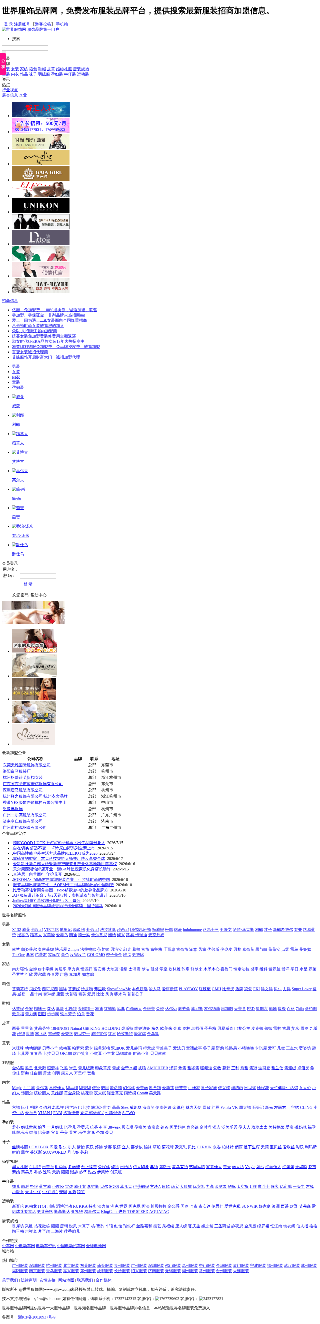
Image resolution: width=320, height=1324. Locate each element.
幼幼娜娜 (33, 1048)
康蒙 (60, 994)
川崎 (51, 1206)
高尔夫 (18, 480)
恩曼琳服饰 (13, 809)
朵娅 (160, 1009)
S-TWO (128, 1113)
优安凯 (199, 1186)
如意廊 (88, 974)
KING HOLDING (105, 1028)
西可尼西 (50, 989)
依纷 (96, 1088)
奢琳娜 (49, 994)
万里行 (80, 1073)
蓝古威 (45, 1186)
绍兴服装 (139, 1271)
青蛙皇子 (164, 1048)
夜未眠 (100, 1093)
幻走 (127, 949)
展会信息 (10, 95)
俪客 (275, 1186)
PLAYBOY (188, 989)
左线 (310, 1186)
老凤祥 (58, 1107)
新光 (269, 1107)
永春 (217, 1147)
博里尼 (66, 929)
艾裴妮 (74, 989)
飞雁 (64, 1068)
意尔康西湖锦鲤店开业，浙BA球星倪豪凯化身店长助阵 (62, 869)
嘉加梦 (75, 974)
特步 (92, 1206)
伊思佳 (218, 1206)
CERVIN (204, 1147)
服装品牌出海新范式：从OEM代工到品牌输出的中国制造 (63, 885)
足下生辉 (252, 1147)
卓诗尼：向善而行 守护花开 (37, 874)
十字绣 (293, 1107)
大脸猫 (186, 1186)
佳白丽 (36, 1073)
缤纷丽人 (42, 1093)
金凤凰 (250, 1226)
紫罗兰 (274, 969)
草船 (157, 1147)
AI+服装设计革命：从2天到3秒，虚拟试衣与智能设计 (60, 895)
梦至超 (44, 1231)
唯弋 (127, 954)
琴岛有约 (180, 1167)
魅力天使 (194, 1107)
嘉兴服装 (71, 1271)
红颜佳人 (273, 1167)
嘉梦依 (137, 1147)
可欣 (29, 974)
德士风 (84, 935)
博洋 (286, 969)
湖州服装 (190, 1271)
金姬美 (149, 1009)
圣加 (100, 1132)
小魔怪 (58, 1186)
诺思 (105, 1088)
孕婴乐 (83, 1127)
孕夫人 (244, 1127)
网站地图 (66, 1280)
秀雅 (244, 1068)
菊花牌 (168, 1147)
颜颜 (65, 1172)
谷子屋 (209, 1048)
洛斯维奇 (71, 1113)
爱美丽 (142, 1088)
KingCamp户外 (113, 1211)
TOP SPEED (138, 1211)
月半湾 (29, 1088)
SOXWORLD (54, 1152)
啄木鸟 (120, 994)
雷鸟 (294, 949)
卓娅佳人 (57, 1088)
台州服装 (224, 1271)
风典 (109, 994)
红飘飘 (288, 1167)
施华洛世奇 (101, 1107)
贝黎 (237, 949)
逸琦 (47, 1172)
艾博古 (18, 461)
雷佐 (69, 1186)
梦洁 (146, 969)
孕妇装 (57, 74)
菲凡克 (126, 1186)
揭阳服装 (20, 1271)
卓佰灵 (303, 1068)
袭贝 (109, 1132)
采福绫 (168, 1226)
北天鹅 (40, 1068)
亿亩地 (286, 1186)
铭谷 (164, 1127)
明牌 (34, 1107)
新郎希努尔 (283, 929)
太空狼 (243, 1186)
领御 (268, 1028)
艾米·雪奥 (299, 1028)
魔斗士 (264, 1186)
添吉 (216, 1127)
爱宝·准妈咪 (296, 1127)
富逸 (91, 1132)
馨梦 (226, 1068)
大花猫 (71, 994)
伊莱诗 (103, 1172)
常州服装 (207, 1271)
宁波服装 (258, 1265)
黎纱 (115, 1167)
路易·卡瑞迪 (136, 935)
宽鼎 (91, 1073)
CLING (306, 1107)
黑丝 (25, 1152)
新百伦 (18, 1206)
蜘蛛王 (40, 1009)
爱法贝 (179, 1048)
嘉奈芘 (248, 949)
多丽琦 (74, 1167)
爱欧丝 (289, 1147)
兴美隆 (49, 935)
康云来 (67, 1073)
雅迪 (99, 1009)
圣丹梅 (210, 1028)
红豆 (216, 1107)
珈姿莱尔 (29, 949)
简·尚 (16, 498)
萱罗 (73, 1132)
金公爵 (174, 1206)
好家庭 (265, 1206)
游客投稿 (43, 24)
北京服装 (71, 1265)
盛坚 (83, 1172)
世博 (30, 1034)
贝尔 (278, 989)
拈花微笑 (42, 1226)
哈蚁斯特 (125, 1034)
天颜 (265, 1147)
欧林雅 (174, 969)
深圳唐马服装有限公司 (23, 790)
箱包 (33, 69)
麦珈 (63, 1192)
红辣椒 (205, 989)
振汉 (90, 1147)
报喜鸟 (23, 935)
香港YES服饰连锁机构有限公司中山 (34, 802)
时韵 (16, 1152)
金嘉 (177, 1028)
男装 (6, 69)
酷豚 (232, 1186)
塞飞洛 (41, 1034)
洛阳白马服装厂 (17, 771)
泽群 (173, 1068)
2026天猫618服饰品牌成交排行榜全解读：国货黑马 (58, 906)
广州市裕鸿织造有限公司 (25, 827)
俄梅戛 (65, 1048)
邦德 (99, 1147)
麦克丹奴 (156, 935)
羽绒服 (44, 74)
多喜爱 (53, 974)
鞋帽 (42, 69)
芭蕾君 (41, 954)
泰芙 (82, 994)
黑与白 (261, 949)
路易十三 (211, 929)
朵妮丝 (104, 1167)
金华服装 (224, 1265)
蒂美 (64, 1132)
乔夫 (298, 929)
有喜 (103, 1127)
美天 (227, 1167)
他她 (273, 1009)
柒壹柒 (85, 1088)
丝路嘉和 (144, 1226)
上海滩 (57, 1231)
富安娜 (100, 969)
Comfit (142, 1093)
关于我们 (10, 1280)
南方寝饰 (20, 969)
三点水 (292, 1048)
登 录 (8, 24)
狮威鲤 (158, 929)
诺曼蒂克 (115, 1093)
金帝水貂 (129, 1068)
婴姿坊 (305, 1048)
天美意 (240, 1009)
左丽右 (280, 1107)
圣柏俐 (311, 1009)
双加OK (118, 1048)
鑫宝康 (154, 1127)
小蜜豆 (96, 1053)
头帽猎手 (86, 1009)
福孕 (312, 1127)
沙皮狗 (87, 989)
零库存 (54, 954)
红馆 (118, 1226)
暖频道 (206, 1068)
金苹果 (221, 1186)
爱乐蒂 (31, 1113)
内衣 (15, 74)
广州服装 (20, 1265)
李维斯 (93, 1186)
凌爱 (248, 989)
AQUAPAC (159, 1211)
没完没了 (78, 954)
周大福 (245, 1107)
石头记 (258, 1107)
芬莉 (84, 1152)
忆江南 (276, 1226)
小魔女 (18, 1192)
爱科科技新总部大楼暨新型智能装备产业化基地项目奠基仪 (65, 864)
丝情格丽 (20, 1147)
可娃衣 (194, 1088)
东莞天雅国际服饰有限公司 (27, 765)
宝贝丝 (276, 1147)
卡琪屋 (261, 1048)
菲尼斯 (197, 1009)
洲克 (114, 1206)
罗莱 (312, 969)
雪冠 (253, 1068)
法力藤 (104, 1206)
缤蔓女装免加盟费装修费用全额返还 (44, 336)
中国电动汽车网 (71, 1246)
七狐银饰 (113, 1113)
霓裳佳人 (214, 1167)
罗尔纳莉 (212, 1009)
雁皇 (29, 1068)
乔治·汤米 (20, 535)
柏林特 (228, 1147)
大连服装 (241, 1271)
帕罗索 (78, 1048)
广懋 (64, 974)
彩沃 (300, 1147)
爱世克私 (232, 1206)
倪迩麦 (226, 949)
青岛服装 (54, 1271)
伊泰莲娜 (164, 1107)
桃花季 (87, 1093)
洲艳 (112, 935)
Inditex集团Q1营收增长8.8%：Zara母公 (46, 900)
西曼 (16, 1028)
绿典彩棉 (102, 1048)
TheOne (18, 954)
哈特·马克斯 (243, 929)
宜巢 (55, 1132)
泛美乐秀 (230, 1127)
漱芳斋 (184, 1009)
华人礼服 (20, 1167)
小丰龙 (109, 1053)
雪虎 (116, 1068)
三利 (235, 1068)
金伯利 (45, 1107)
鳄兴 (121, 935)
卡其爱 (23, 1053)
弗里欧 (100, 989)
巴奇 (194, 1206)
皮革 (51, 69)
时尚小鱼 (141, 1053)
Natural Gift (79, 1028)
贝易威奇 (225, 1028)
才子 (268, 929)
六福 (16, 1107)
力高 (210, 1186)
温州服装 (190, 1265)
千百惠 (169, 949)
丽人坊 (238, 1167)
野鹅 (25, 1073)
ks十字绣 (46, 969)
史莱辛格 (45, 1211)
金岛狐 (153, 1034)
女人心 (305, 1088)
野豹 (220, 1048)
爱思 (91, 994)
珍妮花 (263, 1088)
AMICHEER (157, 1068)
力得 (287, 989)
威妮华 (136, 1107)
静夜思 (237, 1226)
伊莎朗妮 (141, 1186)
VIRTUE (51, 929)
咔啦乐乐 (20, 1132)
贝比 (192, 1147)
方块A (155, 1186)
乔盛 (38, 1172)
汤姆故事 (124, 1053)
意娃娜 (57, 1093)
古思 (286, 1028)
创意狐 (116, 1172)
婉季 (42, 1127)
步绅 (21, 1034)
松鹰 (169, 929)
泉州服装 (122, 1265)
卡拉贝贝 (51, 1053)
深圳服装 (37, 1265)
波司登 (264, 1068)
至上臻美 (89, 1167)
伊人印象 (141, 1167)
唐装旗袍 (81, 69)
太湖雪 (134, 969)
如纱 (260, 1167)
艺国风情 (197, 1167)
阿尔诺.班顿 (140, 929)
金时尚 (206, 1127)
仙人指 (302, 1226)
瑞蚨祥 (129, 1226)
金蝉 (33, 969)
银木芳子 (68, 1014)
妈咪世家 (29, 1127)
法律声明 (29, 1280)
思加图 (227, 1009)
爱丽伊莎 (170, 989)
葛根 (136, 949)
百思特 (35, 1167)
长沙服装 (122, 1271)
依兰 (16, 949)
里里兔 (27, 1028)
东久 (155, 1028)
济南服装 (156, 1271)
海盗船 (148, 1107)
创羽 (56, 1073)
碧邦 (33, 1132)
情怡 (81, 1147)
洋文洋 (267, 989)
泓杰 (92, 1172)
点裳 (285, 949)
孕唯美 (140, 1127)
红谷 (112, 1034)
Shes (124, 1107)
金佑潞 (18, 1068)
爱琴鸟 (62, 935)
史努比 (138, 954)
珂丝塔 (71, 1107)
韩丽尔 (27, 1093)
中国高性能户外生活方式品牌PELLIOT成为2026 (55, 853)
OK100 (66, 1053)
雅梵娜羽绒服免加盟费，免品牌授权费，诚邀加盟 (56, 347)
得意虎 (149, 1048)
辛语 (109, 1226)
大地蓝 (112, 969)
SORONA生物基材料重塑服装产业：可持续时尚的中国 (61, 879)
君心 (16, 1127)
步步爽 (53, 1014)
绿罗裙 (263, 1226)
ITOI (42, 1206)
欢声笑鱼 (81, 1053)
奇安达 (204, 1206)
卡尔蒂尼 (99, 935)
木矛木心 (212, 969)
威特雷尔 (99, 1034)
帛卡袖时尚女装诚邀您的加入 (38, 325)
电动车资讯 (46, 1246)
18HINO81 (60, 1028)
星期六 (262, 1009)
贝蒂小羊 (50, 1048)
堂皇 (164, 969)
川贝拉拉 (158, 1206)
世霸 (124, 1206)
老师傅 (197, 1028)
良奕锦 (192, 1127)
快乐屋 (61, 949)
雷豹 (277, 1028)
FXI (256, 989)
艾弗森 (305, 1206)
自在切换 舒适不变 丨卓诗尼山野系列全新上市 (54, 848)
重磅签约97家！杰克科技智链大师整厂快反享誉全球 (59, 858)
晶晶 (116, 1107)
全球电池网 (96, 1246)
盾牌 (239, 989)
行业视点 (10, 90)
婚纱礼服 (64, 69)
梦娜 (108, 1147)
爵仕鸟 (18, 554)
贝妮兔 (35, 989)
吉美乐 (48, 1167)
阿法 (146, 1206)
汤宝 (175, 1186)
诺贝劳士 (82, 1034)
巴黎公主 (242, 1028)
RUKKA (80, 1206)
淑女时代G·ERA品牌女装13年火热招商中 (48, 341)
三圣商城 (222, 1226)
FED (251, 1009)
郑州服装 (88, 1271)
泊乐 (81, 1014)
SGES (114, 1186)
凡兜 (281, 1048)
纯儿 (16, 1186)
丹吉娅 (73, 1152)
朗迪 (73, 935)
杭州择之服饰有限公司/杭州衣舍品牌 (35, 796)
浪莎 (117, 1147)
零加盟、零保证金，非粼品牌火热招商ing (48, 315)
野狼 (34, 1186)
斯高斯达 (62, 1211)
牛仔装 (70, 74)
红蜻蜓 (110, 1009)
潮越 (74, 1172)
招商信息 (10, 300)
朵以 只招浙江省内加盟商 (34, 331)
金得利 (178, 1107)
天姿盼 (301, 1167)
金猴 (29, 1009)
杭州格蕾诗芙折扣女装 (23, 777)
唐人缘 (181, 1226)
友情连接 (48, 1280)
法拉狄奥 (108, 929)
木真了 (84, 1226)
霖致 (206, 1107)
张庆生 (194, 1226)
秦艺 (157, 1226)
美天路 (155, 1093)
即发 (54, 1147)
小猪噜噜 (246, 1048)
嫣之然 (207, 1226)
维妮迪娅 (142, 1028)
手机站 (62, 24)
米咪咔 (18, 1048)
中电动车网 (25, 1246)
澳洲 (276, 1206)
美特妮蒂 (276, 1127)
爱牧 (217, 1068)
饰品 (24, 74)
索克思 (181, 1147)
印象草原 (103, 1068)
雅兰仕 (277, 1068)
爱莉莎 (168, 1088)
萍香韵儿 (72, 1231)
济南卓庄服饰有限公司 (23, 821)
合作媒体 (104, 1280)
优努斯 (213, 949)
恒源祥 (86, 969)
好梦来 (196, 969)
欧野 (294, 1206)
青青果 (36, 1053)
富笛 (145, 949)
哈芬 (94, 1127)
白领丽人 (134, 1009)
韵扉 (186, 969)
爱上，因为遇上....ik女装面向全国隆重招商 (49, 320)
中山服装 (207, 1265)
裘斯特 (127, 1028)
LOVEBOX (39, 1147)
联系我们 (85, 1280)
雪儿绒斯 (86, 1068)
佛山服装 (173, 1265)
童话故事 (194, 1048)
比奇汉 (228, 989)
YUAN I (45, 1113)
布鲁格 (156, 949)
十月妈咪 (55, 1127)
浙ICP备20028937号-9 (37, 1317)
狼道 (81, 1192)
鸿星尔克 (92, 1211)
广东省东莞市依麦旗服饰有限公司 (33, 784)
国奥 (184, 1206)
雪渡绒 (290, 1068)
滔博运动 (64, 1206)
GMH (216, 989)
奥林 (186, 1028)
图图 (42, 1014)
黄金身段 (72, 1093)
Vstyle (250, 1167)
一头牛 (299, 1186)
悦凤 (73, 1226)
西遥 (285, 1206)
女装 (15, 69)
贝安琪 (128, 1127)
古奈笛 (182, 949)
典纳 (154, 1167)
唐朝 (64, 1226)
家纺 (24, 69)
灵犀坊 (18, 1226)
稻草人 (18, 443)
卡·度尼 (92, 929)
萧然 (47, 1073)
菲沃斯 (36, 1152)
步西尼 (123, 929)
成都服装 (105, 1271)
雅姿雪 (193, 1068)
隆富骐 (140, 1034)
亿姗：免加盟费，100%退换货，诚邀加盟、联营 (54, 310)
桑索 (30, 954)
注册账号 (22, 24)
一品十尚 (34, 994)
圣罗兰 (18, 974)
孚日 (294, 969)
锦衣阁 (289, 1226)
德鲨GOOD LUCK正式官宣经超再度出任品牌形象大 (59, 843)
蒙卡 (89, 1048)
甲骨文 (226, 929)
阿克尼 (134, 1206)
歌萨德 (116, 1088)
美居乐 (60, 969)
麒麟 (166, 1186)
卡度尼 (37, 929)
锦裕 (148, 1147)
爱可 (272, 1048)
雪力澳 (31, 1014)
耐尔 (63, 1147)
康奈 (282, 1009)
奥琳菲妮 (46, 949)
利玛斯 (311, 1147)
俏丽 (239, 1147)
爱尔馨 (40, 974)
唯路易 (231, 1048)
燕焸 (16, 517)
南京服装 (37, 1271)
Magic (17, 1088)
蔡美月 (27, 1172)
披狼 (142, 1068)
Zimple (73, 949)
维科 (264, 969)
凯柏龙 (31, 1206)
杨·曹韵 (97, 1226)
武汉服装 (292, 1265)
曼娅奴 (305, 949)
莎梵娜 (103, 949)
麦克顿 (257, 1028)
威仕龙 (80, 1186)
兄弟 (72, 1192)
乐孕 (82, 1132)
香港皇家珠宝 (92, 1113)
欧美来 (166, 1028)
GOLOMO (96, 954)
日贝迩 (250, 1088)
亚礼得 (77, 1211)
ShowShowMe (119, 989)
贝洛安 (116, 949)
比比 (100, 994)
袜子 (33, 74)
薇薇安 (274, 949)
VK (235, 1107)
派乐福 (18, 1014)
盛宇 (254, 969)
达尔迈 (171, 1009)
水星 (304, 969)
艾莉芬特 (20, 989)
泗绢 (124, 969)
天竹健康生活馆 (284, 1088)
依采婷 (224, 1088)
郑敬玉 (165, 1167)
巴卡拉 (84, 1107)
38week (114, 1127)
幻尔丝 (129, 1088)
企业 (23, 95)
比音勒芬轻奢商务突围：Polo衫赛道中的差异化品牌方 (60, 890)
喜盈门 (226, 969)
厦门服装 (241, 1265)
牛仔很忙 (50, 1192)
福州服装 (275, 1265)
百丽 (291, 1009)
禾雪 (182, 1068)
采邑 (29, 1226)
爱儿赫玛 (134, 1048)
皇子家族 (209, 1088)
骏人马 (155, 989)
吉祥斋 (31, 1231)
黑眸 (63, 989)
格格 (313, 1226)
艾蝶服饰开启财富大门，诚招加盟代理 (46, 357)
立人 (126, 1147)
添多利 (79, 929)
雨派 (25, 1186)
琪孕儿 (70, 1127)
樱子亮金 (114, 954)
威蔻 (16, 406)
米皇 (73, 1068)
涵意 (193, 949)
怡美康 (44, 1132)
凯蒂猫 (155, 1088)
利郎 (16, 424)
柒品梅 (72, 1088)
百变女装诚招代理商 (30, 352)
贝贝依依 (158, 1053)
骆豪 (178, 929)
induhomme (192, 929)
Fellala (225, 1107)
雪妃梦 (54, 1034)
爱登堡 (67, 1034)
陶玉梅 (18, 1231)
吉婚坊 (126, 1167)
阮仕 (25, 1107)
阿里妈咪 (178, 1127)
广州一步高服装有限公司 (25, 815)
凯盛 (154, 969)
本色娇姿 (140, 989)
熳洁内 (237, 1088)
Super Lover (302, 989)
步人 (72, 1147)
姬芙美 (181, 1088)
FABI (57, 1113)
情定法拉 (242, 969)
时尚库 (61, 1167)
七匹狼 (71, 1009)
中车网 (8, 1246)
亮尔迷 (42, 1088)
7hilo (300, 1009)
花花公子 (135, 994)
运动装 (83, 74)
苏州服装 (309, 1265)
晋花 (90, 1014)
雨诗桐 (130, 1093)
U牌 (253, 1186)
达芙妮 (18, 1009)
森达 (51, 1009)
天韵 (56, 1172)
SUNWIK (250, 1206)
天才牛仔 (33, 1192)
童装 (6, 74)
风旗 (202, 949)
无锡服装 (173, 1271)
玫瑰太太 (260, 1127)
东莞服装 (88, 1265)
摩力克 (74, 969)
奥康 (60, 1009)
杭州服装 (54, 1265)
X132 (16, 929)
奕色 (65, 954)
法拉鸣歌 (88, 949)
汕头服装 (105, 1265)
